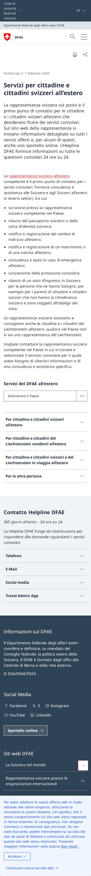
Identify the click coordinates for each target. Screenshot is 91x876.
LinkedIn (43, 715)
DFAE (19, 37)
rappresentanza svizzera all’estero (39, 175)
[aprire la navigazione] (84, 37)
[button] (83, 765)
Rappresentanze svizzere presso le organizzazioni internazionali (36, 781)
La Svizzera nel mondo (26, 764)
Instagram (60, 705)
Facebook (18, 705)
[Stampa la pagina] (75, 54)
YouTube (17, 715)
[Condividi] (85, 54)
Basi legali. (69, 846)
